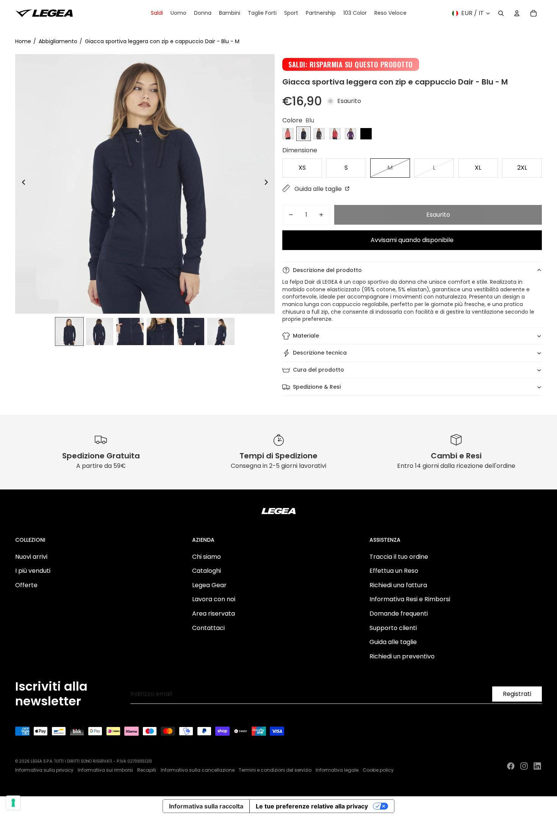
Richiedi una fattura (398, 585)
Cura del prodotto (318, 370)
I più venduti (32, 570)
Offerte (26, 585)
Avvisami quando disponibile (412, 240)
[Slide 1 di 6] (69, 331)
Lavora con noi (213, 599)
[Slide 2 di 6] (99, 331)
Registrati (517, 693)
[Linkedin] (537, 766)
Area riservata (213, 613)
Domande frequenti (398, 613)
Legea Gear (209, 585)
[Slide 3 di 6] (130, 331)
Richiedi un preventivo (402, 656)
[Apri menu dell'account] (516, 13)
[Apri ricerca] (501, 13)
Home (23, 41)
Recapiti (146, 770)
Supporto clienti (393, 628)
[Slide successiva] (268, 183)
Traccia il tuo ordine (398, 556)
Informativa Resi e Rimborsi (409, 599)
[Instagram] (524, 766)
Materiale (306, 335)
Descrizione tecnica (320, 352)
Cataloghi (206, 570)
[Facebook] (510, 766)
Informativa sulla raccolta (206, 806)
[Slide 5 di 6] (190, 331)
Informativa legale (337, 770)
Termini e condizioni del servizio (275, 770)
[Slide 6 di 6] (221, 331)
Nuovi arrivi (31, 556)
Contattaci (208, 628)
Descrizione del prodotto (327, 270)
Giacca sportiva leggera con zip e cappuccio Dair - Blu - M (162, 41)
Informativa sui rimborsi (105, 770)
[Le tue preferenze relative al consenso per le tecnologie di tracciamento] (13, 803)
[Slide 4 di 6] (160, 331)
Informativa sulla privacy (44, 770)
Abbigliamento (58, 41)
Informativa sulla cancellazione (198, 770)
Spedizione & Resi (317, 387)
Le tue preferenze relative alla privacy (312, 806)
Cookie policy (378, 770)
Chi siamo (206, 556)
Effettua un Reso (393, 570)
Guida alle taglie (318, 188)
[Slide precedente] (21, 183)
